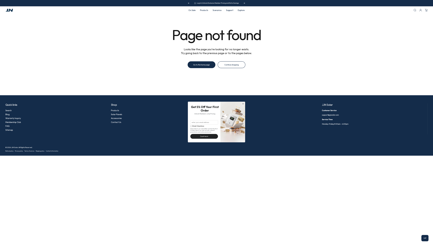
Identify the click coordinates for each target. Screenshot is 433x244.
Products (115, 110)
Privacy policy (19, 151)
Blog (7, 114)
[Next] (244, 3)
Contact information (52, 151)
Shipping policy (40, 151)
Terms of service (29, 151)
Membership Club (13, 122)
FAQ (7, 126)
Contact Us (116, 122)
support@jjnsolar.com (330, 115)
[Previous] (188, 3)
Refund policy (9, 151)
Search (8, 110)
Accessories (116, 118)
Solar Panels (116, 114)
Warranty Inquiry (13, 118)
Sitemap (9, 130)
